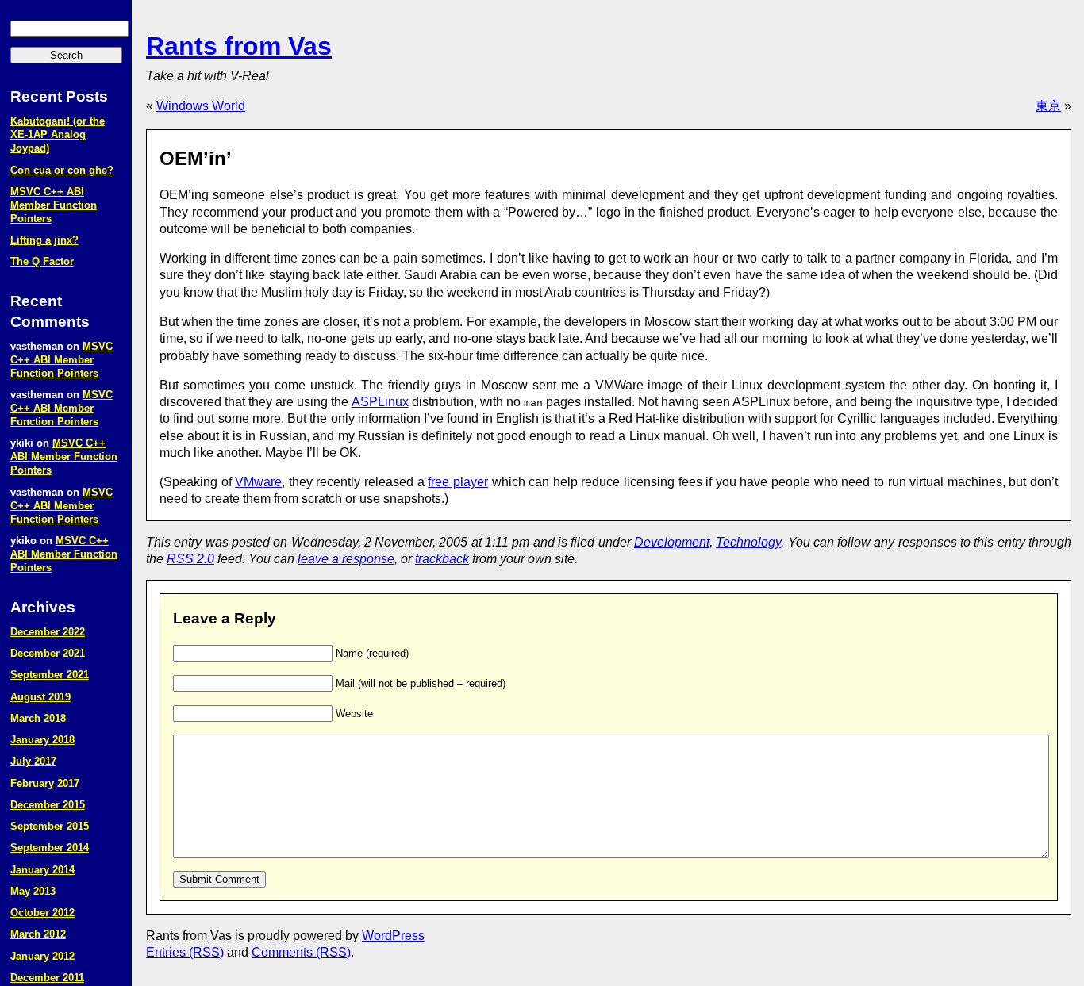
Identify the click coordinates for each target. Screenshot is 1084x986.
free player (458, 482)
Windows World (200, 106)
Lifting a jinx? (44, 240)
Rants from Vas (239, 46)
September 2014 (49, 848)
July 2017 (33, 761)
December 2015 (47, 805)
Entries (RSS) (185, 952)
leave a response (346, 559)
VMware (258, 482)
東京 (1048, 106)
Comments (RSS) (301, 952)
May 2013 (33, 891)
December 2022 (47, 632)
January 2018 (42, 740)
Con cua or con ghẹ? (61, 170)
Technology (748, 542)
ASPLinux (380, 402)
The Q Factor (42, 261)
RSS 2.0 (190, 559)
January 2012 (42, 956)
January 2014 (42, 870)
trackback (442, 559)
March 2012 (38, 934)
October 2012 (42, 913)
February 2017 (44, 783)
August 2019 (40, 697)
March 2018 (38, 718)
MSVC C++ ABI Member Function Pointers (53, 205)
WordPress (393, 935)
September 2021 (49, 675)
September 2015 (49, 826)
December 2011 (47, 978)
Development (671, 542)
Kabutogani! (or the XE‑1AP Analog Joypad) (57, 134)
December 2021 (47, 653)
